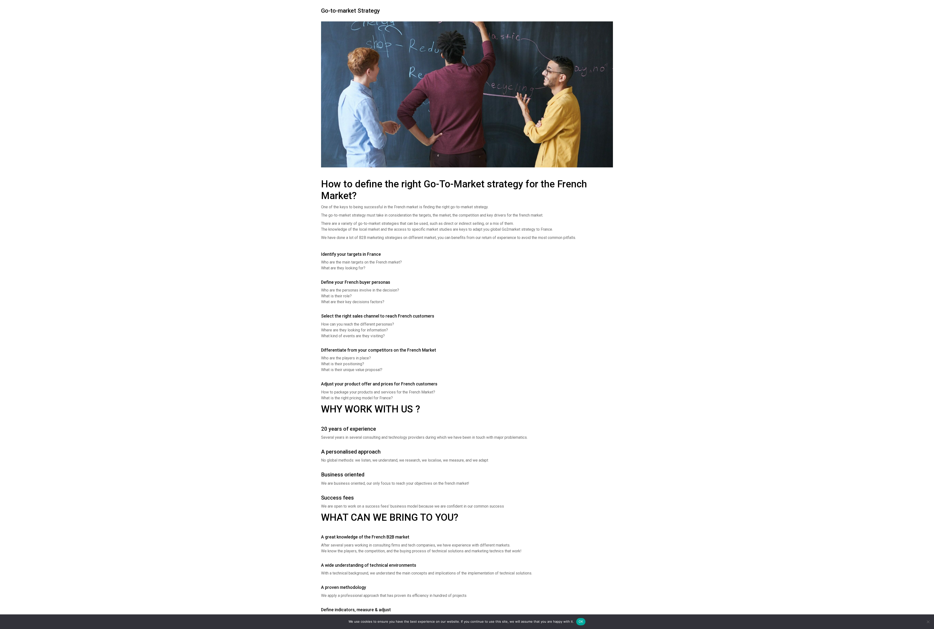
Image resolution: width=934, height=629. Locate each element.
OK (581, 621)
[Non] (927, 621)
